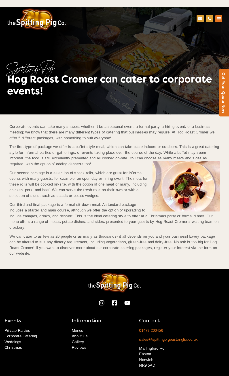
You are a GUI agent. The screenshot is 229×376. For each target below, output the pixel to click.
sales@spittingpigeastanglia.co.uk (168, 339)
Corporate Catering (20, 336)
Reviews (79, 347)
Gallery (78, 342)
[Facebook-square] (114, 303)
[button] (219, 18)
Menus (77, 330)
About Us (80, 336)
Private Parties (17, 330)
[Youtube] (127, 303)
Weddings (12, 342)
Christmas (13, 347)
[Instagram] (102, 303)
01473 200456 (151, 330)
